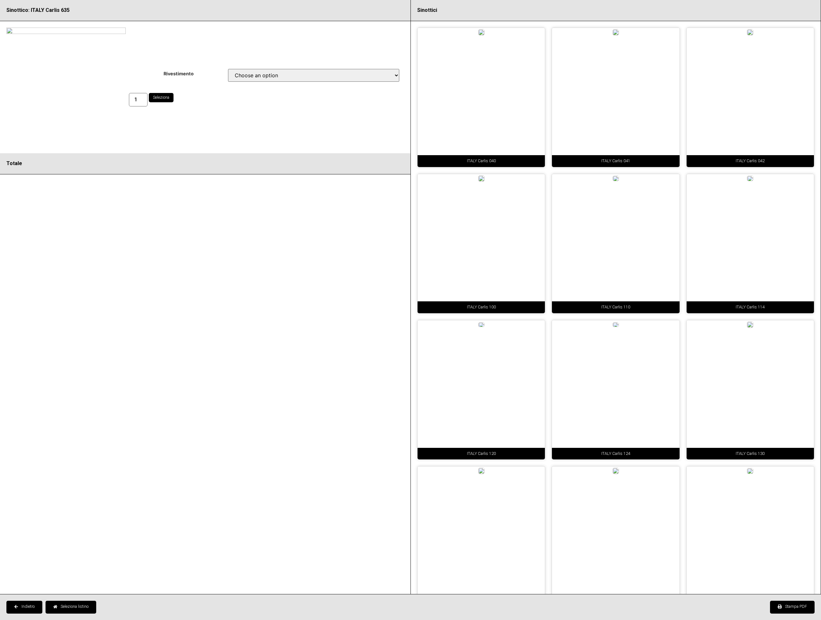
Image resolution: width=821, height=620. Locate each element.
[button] (24, 607)
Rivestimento (179, 73)
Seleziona (161, 97)
